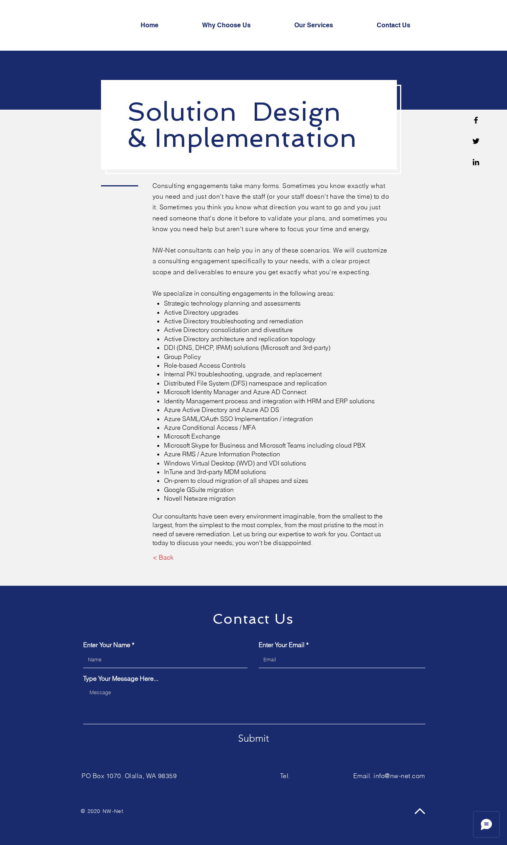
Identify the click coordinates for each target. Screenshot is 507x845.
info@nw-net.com (399, 776)
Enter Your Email (282, 645)
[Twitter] (475, 141)
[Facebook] (475, 120)
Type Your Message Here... (120, 678)
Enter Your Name (106, 645)
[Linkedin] (475, 162)
